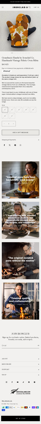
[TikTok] (23, 382)
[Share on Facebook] (4, 145)
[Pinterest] (28, 382)
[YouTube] (17, 382)
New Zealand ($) (7, 401)
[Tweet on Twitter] (9, 145)
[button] (29, 7)
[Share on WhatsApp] (20, 145)
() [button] (36, 7)
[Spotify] (34, 382)
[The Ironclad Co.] (20, 7)
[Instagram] (6, 382)
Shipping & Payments (9, 140)
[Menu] (4, 7)
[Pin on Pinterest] (15, 145)
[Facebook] (12, 382)
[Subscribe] (36, 345)
